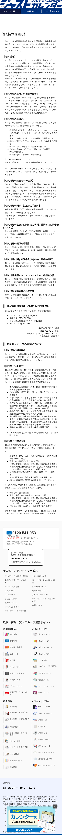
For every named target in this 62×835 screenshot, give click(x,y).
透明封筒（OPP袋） (46, 759)
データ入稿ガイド (12, 607)
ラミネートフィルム (46, 752)
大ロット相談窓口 (12, 587)
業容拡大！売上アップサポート (16, 581)
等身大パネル (15, 680)
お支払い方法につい (40, 594)
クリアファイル (44, 673)
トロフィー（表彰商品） (48, 666)
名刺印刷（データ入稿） (19, 712)
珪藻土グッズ (43, 680)
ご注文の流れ (10, 591)
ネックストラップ (45, 713)
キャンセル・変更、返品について (43, 600)
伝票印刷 (13, 767)
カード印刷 (42, 660)
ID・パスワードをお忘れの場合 (43, 581)
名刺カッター (43, 733)
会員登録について (39, 576)
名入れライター (44, 654)
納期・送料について (40, 591)
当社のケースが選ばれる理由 (16, 576)
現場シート (14, 654)
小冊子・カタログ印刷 (19, 747)
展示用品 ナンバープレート (20, 693)
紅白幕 (12, 660)
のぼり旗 (13, 634)
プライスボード (16, 686)
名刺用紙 (41, 726)
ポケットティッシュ (46, 686)
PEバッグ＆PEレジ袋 (46, 765)
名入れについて (11, 603)
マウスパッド (43, 693)
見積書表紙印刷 (16, 760)
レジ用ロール (43, 739)
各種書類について (39, 587)
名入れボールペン (45, 647)
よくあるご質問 (11, 599)
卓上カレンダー (44, 634)
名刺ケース (42, 720)
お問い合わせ (37, 605)
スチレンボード (44, 746)
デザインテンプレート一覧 (15, 611)
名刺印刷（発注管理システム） (19, 720)
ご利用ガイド (10, 594)
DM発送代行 (15, 727)
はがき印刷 (14, 754)
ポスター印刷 (15, 741)
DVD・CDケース (45, 706)
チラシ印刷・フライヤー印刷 (19, 734)
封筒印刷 (13, 706)
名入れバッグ (43, 641)
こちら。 (37, 562)
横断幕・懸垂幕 (16, 647)
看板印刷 (13, 641)
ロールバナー (15, 667)
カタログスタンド (17, 673)
